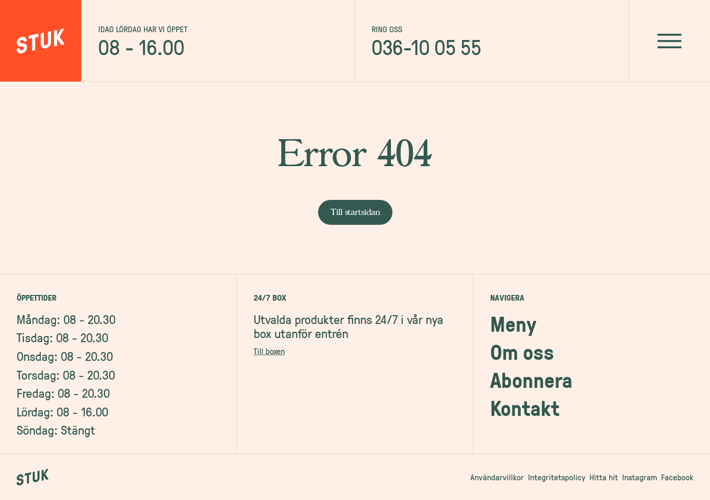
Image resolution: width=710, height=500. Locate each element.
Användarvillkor (497, 477)
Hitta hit (603, 477)
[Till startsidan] (41, 41)
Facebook (677, 477)
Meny (513, 324)
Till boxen (269, 351)
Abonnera (531, 380)
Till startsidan (355, 212)
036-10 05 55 (426, 47)
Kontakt (524, 408)
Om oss (522, 352)
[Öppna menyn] (669, 41)
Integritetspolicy (556, 477)
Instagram (639, 477)
